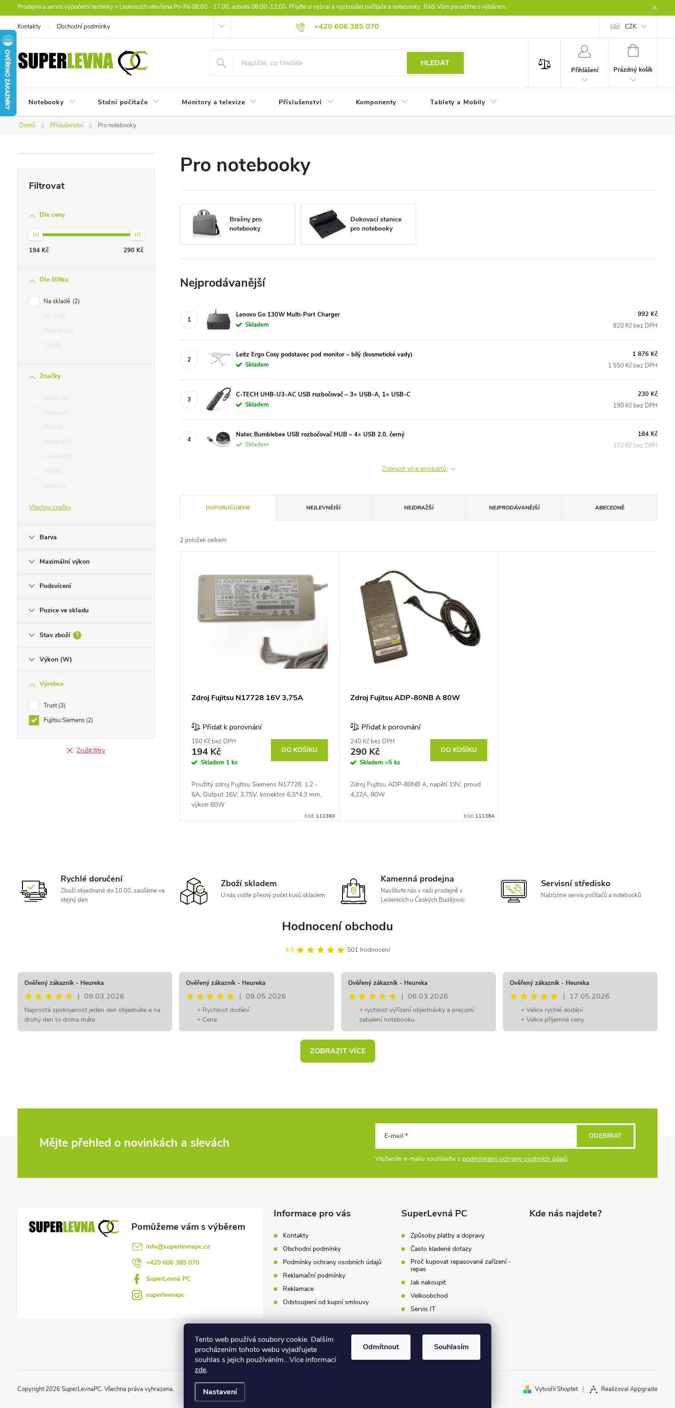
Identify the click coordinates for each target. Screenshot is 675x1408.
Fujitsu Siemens (67, 720)
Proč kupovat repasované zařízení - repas (461, 1265)
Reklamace (298, 1288)
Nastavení (220, 1392)
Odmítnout (381, 1347)
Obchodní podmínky (83, 27)
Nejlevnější (323, 507)
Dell (52, 471)
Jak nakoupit (428, 1282)
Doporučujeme (228, 507)
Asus (53, 427)
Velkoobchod (429, 1296)
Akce (53, 316)
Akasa (55, 412)
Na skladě (61, 301)
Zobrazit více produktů (415, 469)
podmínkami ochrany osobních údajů (515, 1158)
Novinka (58, 331)
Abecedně (609, 507)
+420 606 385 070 (172, 1262)
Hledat (435, 63)
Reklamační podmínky (314, 1275)
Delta (54, 486)
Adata (55, 398)
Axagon (57, 442)
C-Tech (56, 456)
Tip (51, 345)
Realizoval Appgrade (629, 1389)
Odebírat (605, 1135)
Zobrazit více (338, 1051)
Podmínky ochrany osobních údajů (332, 1262)
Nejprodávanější (514, 507)
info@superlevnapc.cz (178, 1246)
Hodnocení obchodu (337, 926)
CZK (630, 27)
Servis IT (423, 1309)
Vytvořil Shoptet (556, 1389)
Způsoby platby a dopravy (447, 1235)
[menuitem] (52, 102)
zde (200, 1370)
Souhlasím (451, 1347)
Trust (54, 705)
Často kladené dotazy (441, 1249)
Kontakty (29, 27)
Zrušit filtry (91, 750)
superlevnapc (165, 1294)
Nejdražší (418, 507)
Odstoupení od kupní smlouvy (326, 1302)
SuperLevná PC (168, 1278)
